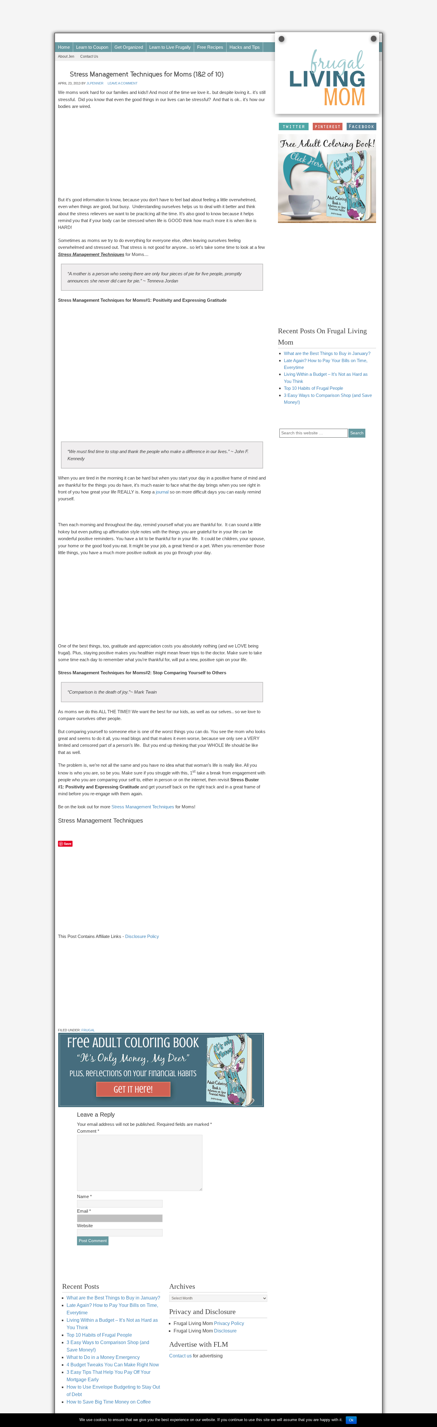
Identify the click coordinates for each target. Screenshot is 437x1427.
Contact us (180, 1355)
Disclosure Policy (142, 936)
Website (85, 1225)
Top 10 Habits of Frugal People (313, 388)
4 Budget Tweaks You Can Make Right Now (113, 1364)
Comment (88, 1131)
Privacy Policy (229, 1323)
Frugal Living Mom (203, 37)
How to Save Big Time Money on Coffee (109, 1401)
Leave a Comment (123, 83)
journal (162, 491)
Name (84, 1196)
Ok (351, 1420)
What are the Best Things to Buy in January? (327, 353)
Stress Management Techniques (142, 806)
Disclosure (225, 1330)
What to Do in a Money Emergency (103, 1357)
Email (84, 1211)
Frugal (88, 1030)
